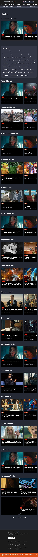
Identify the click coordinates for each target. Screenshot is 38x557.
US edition (21, 554)
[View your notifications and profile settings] (29, 2)
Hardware (18, 4)
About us (9, 547)
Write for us (10, 548)
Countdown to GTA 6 (5, 6)
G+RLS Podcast (26, 6)
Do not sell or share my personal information (18, 549)
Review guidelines (25, 547)
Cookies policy (10, 544)
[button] (32, 2)
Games (6, 4)
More (28, 4)
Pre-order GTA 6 (12, 6)
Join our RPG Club (32, 6)
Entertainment (12, 4)
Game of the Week (19, 6)
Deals (24, 4)
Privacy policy (25, 541)
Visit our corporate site (19, 534)
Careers (24, 544)
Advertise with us (18, 547)
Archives (24, 517)
